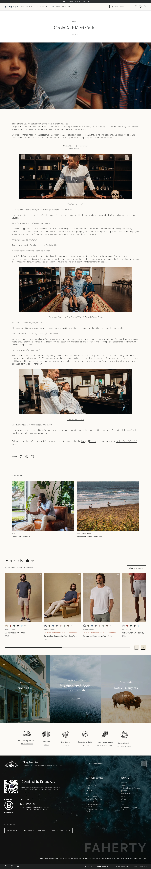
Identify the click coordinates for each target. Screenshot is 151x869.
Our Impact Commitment (104, 745)
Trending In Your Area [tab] (25, 567)
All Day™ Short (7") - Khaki (15, 633)
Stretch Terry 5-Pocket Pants (90, 317)
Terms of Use (90, 802)
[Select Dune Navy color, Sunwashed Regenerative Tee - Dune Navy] (45, 625)
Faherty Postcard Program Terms (95, 810)
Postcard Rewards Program (130, 788)
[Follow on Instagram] (18, 866)
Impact (123, 785)
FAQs (88, 788)
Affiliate (123, 799)
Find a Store (13, 831)
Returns (88, 794)
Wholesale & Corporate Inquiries (129, 808)
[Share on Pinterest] (21, 456)
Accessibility (88, 866)
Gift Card (89, 791)
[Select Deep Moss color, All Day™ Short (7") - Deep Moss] (14, 625)
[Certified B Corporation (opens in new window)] (8, 805)
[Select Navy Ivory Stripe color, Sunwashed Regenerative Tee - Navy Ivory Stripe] (56, 625)
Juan (83, 441)
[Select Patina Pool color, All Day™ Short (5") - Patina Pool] (21, 625)
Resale (57, 6)
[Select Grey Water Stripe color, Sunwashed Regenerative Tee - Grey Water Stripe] (60, 625)
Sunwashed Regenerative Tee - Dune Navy (60, 636)
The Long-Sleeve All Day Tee (61, 317)
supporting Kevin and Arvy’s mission (96, 137)
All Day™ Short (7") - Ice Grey (133, 633)
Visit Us (25, 696)
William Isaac (85, 126)
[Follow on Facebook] (12, 866)
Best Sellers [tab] (10, 567)
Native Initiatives (126, 794)
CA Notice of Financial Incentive (93, 806)
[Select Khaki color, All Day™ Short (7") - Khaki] (6, 625)
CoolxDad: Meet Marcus (21, 537)
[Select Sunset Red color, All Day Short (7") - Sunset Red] (10, 625)
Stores (123, 802)
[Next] (148, 1)
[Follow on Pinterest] (6, 866)
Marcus (92, 441)
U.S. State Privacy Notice (122, 866)
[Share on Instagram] (32, 456)
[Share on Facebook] (26, 456)
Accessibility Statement (94, 799)
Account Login (91, 785)
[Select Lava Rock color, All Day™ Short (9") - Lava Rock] (18, 625)
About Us (124, 782)
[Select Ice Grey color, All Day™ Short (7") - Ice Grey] (123, 625)
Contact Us (90, 782)
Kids (48, 6)
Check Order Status (60, 831)
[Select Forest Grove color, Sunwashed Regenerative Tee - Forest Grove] (49, 625)
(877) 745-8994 (31, 804)
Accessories (39, 6)
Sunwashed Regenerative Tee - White (97, 636)
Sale (64, 6)
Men (22, 6)
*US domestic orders (27, 744)
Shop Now (126, 696)
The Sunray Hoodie (75, 204)
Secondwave (127, 746)
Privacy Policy (106, 866)
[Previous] (3, 1)
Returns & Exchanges (34, 831)
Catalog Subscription (93, 796)
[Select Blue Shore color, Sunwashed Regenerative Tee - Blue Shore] (53, 625)
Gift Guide (61, 137)
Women (29, 6)
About (70, 6)
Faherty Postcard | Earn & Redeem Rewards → (75, 1)
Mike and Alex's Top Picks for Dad (89, 537)
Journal (123, 796)
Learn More (75, 698)
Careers (123, 805)
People (75, 21)
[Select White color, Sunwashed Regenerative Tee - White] (84, 625)
